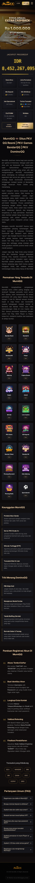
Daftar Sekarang (25, 125)
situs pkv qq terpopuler (11, 165)
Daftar (25, 3)
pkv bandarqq (12, 254)
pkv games (21, 177)
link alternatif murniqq (24, 200)
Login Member (9, 125)
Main (9, 338)
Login (18, 3)
